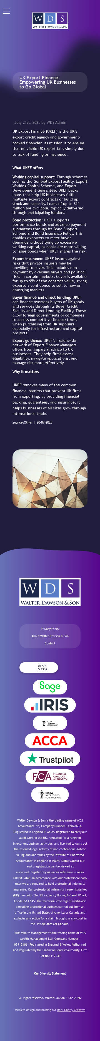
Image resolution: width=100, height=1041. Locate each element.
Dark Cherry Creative (71, 1010)
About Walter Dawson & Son (50, 636)
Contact (50, 643)
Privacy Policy (50, 628)
